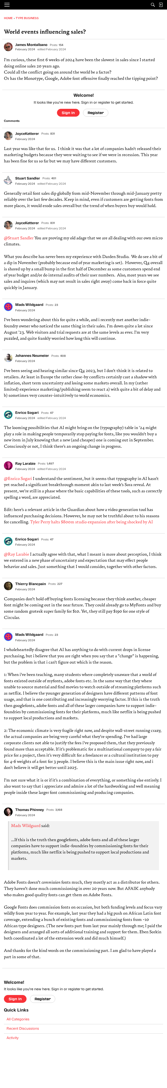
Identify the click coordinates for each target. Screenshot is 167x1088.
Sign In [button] (68, 112)
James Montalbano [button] (31, 45)
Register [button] (96, 112)
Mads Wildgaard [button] (29, 305)
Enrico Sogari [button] (27, 413)
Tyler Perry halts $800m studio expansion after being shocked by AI (91, 522)
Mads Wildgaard (25, 826)
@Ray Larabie (16, 555)
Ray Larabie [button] (25, 464)
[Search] (153, 5)
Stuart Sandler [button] (27, 178)
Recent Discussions (23, 1029)
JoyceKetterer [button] (27, 134)
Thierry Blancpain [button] (30, 584)
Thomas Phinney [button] (29, 810)
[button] (8, 46)
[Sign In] (161, 5)
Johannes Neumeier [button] (32, 356)
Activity (13, 1038)
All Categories (18, 1019)
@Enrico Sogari (18, 479)
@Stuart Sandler (18, 238)
